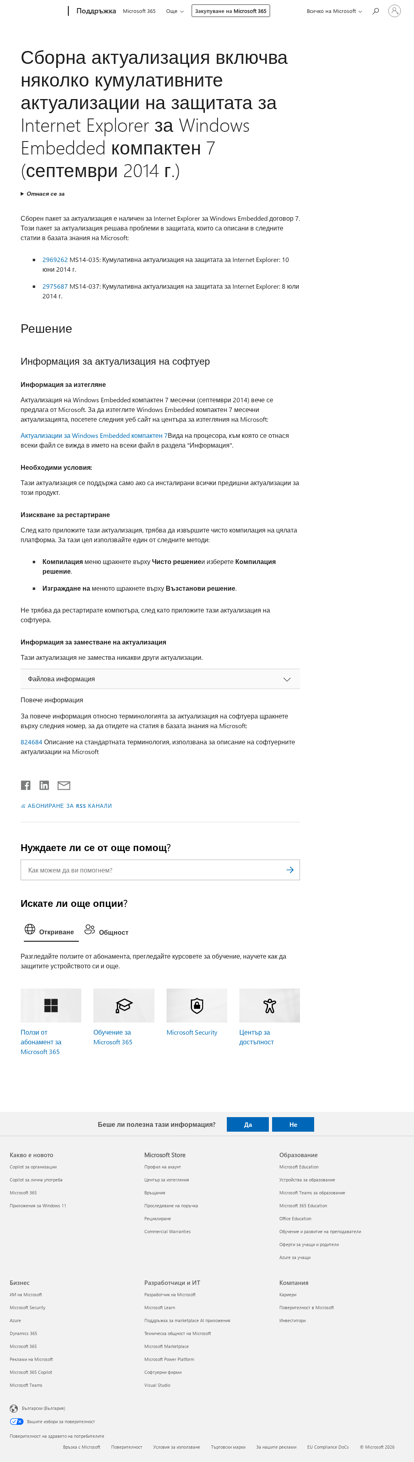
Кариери (287, 1294)
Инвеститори (292, 1320)
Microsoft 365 (139, 10)
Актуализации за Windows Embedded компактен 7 (94, 435)
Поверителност (126, 1447)
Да (248, 1124)
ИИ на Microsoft (26, 1294)
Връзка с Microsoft (81, 1447)
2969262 (55, 259)
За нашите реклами (276, 1447)
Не (293, 1124)
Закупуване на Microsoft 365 (230, 10)
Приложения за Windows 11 (38, 1205)
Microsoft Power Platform (169, 1359)
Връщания (154, 1192)
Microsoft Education (299, 1167)
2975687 (55, 286)
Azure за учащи (294, 1257)
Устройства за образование (307, 1180)
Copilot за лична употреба (36, 1180)
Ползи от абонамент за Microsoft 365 (41, 1042)
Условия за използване (176, 1447)
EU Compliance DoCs (328, 1447)
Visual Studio (157, 1385)
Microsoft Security (192, 1032)
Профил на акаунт (162, 1167)
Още (171, 10)
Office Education (295, 1218)
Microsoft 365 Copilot (31, 1372)
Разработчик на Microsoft (170, 1294)
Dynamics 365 (23, 1333)
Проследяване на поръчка (171, 1205)
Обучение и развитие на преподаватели (320, 1231)
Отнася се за (46, 193)
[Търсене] (290, 870)
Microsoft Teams (26, 1385)
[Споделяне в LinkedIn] (41, 783)
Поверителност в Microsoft (306, 1307)
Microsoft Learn (159, 1307)
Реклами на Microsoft (31, 1359)
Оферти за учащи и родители (309, 1244)
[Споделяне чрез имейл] (60, 783)
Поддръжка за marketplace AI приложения (187, 1320)
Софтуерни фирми (163, 1372)
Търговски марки (228, 1447)
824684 (31, 741)
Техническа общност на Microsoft (177, 1333)
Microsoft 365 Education (303, 1205)
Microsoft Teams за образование (312, 1192)
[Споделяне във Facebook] (26, 783)
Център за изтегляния (166, 1180)
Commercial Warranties (167, 1231)
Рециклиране (157, 1218)
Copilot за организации (33, 1167)
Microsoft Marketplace (166, 1346)
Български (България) (43, 1408)
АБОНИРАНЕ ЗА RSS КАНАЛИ (70, 805)
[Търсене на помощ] (375, 10)
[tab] (51, 931)
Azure (15, 1320)
